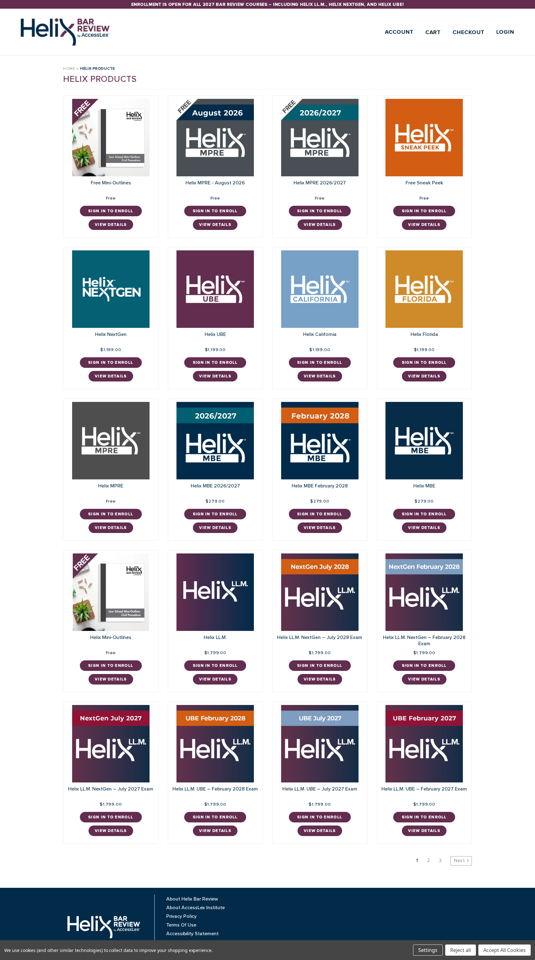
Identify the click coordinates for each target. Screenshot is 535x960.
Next (460, 860)
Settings (427, 950)
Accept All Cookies (504, 950)
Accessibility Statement (192, 934)
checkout (468, 32)
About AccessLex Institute (195, 908)
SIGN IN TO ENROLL (110, 211)
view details (111, 224)
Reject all (460, 950)
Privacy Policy (181, 916)
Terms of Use (181, 925)
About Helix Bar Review (192, 899)
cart (433, 32)
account (399, 32)
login (505, 32)
